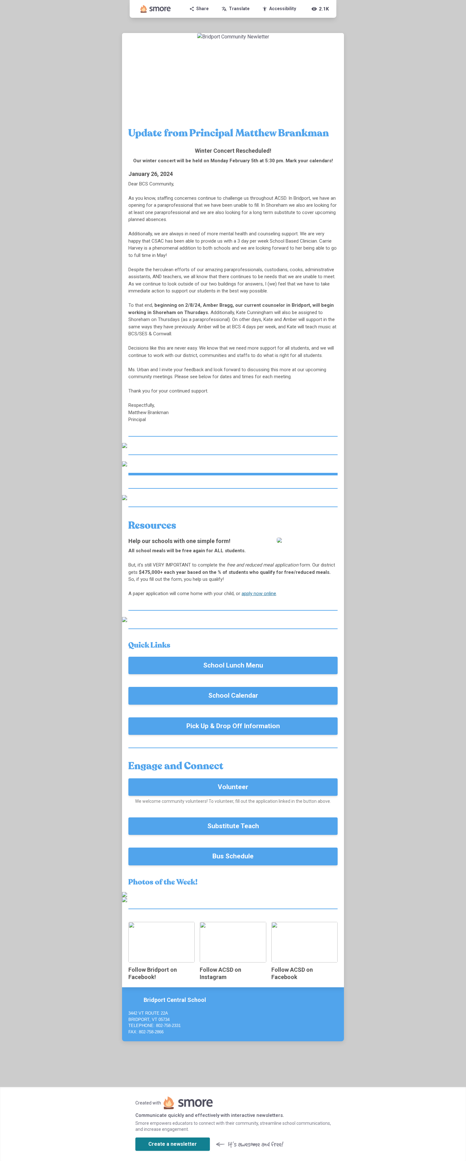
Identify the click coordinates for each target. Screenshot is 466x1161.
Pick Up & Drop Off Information (233, 726)
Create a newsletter (172, 1144)
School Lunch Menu (233, 665)
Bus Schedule (233, 856)
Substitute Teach (233, 826)
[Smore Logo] (155, 9)
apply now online (259, 593)
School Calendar (233, 695)
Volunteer (233, 787)
